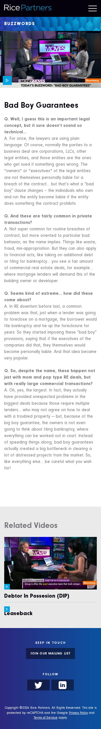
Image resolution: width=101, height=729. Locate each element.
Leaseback (18, 614)
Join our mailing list (50, 654)
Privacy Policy (78, 713)
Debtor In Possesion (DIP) (36, 597)
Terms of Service (46, 718)
